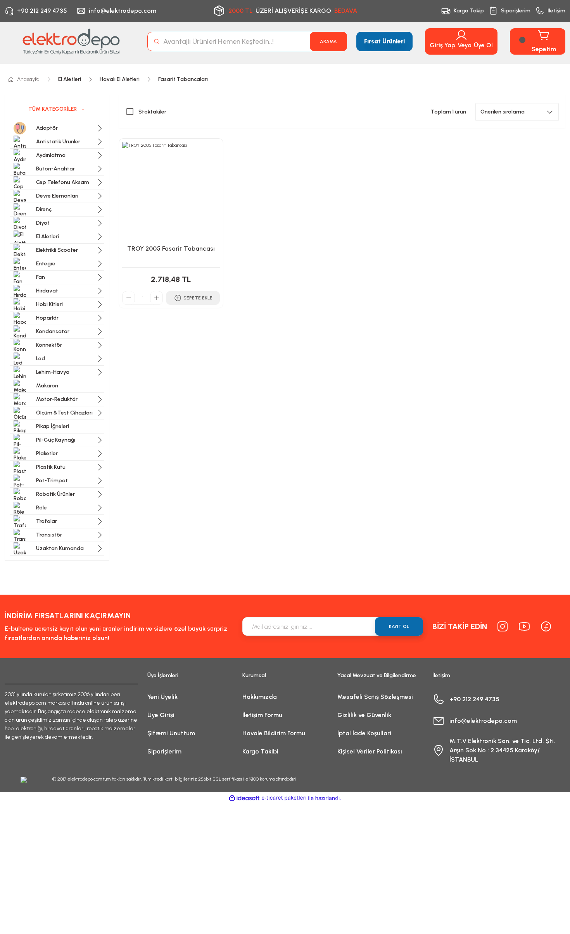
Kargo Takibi (260, 751)
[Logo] (71, 41)
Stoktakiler (152, 111)
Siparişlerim (164, 751)
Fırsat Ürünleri (384, 41)
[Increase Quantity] (156, 297)
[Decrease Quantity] (129, 297)
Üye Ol (483, 45)
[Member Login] (461, 35)
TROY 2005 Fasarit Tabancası (171, 248)
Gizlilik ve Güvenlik (364, 715)
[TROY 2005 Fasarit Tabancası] (171, 190)
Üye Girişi (160, 715)
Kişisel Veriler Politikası (369, 751)
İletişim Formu (262, 715)
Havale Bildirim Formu (273, 733)
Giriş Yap (442, 45)
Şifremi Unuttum (171, 733)
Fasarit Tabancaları (183, 79)
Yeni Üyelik (162, 696)
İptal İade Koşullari (364, 733)
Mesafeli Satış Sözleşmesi (375, 696)
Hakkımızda (259, 696)
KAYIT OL (399, 626)
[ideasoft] (244, 798)
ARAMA (328, 41)
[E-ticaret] (284, 798)
